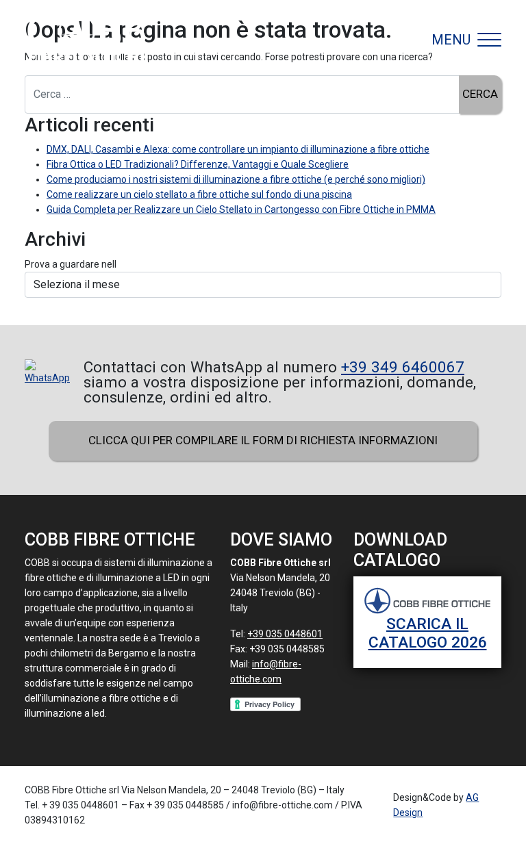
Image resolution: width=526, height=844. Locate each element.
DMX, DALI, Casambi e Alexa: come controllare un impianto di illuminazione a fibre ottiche (238, 149)
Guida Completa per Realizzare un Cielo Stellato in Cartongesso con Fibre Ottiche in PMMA (241, 209)
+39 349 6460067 (402, 367)
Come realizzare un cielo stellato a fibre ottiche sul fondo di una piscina (199, 194)
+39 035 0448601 (285, 633)
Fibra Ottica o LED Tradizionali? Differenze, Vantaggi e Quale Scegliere (198, 164)
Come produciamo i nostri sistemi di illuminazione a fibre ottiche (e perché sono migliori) (236, 179)
